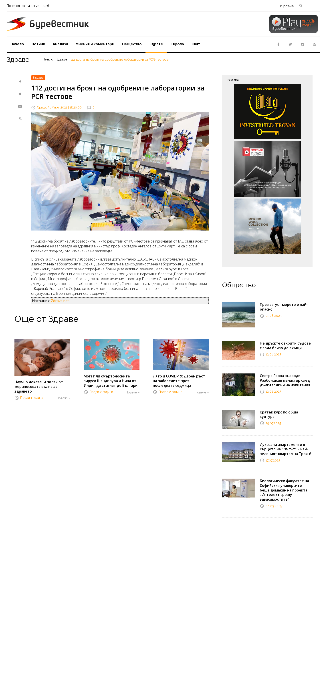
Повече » (63, 398)
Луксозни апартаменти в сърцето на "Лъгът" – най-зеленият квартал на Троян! (285, 449)
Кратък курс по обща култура (279, 414)
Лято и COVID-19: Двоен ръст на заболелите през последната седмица (179, 381)
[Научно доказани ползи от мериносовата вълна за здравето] (42, 357)
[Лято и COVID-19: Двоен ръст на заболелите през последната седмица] (181, 354)
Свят (196, 44)
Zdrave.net (60, 300)
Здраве (156, 44)
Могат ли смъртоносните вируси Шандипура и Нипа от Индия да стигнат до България (111, 381)
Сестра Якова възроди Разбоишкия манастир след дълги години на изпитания (285, 380)
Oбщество (132, 44)
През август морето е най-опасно (284, 307)
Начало (17, 44)
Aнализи (60, 44)
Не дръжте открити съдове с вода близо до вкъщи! (285, 345)
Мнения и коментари (95, 44)
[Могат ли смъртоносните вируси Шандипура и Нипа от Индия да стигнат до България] (111, 354)
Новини (38, 44)
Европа (177, 44)
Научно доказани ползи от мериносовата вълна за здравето (38, 386)
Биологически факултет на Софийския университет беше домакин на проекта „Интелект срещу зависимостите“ (284, 490)
